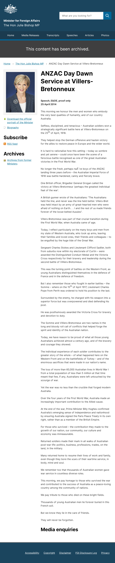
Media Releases (30, 35)
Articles (89, 35)
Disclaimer (65, 552)
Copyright (49, 552)
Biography (13, 127)
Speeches (72, 35)
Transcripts (53, 35)
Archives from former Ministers (19, 162)
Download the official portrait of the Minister (20, 120)
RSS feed (12, 143)
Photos (105, 35)
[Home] (30, 9)
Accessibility (32, 552)
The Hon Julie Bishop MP (29, 63)
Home (10, 35)
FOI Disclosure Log (86, 552)
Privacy (105, 552)
